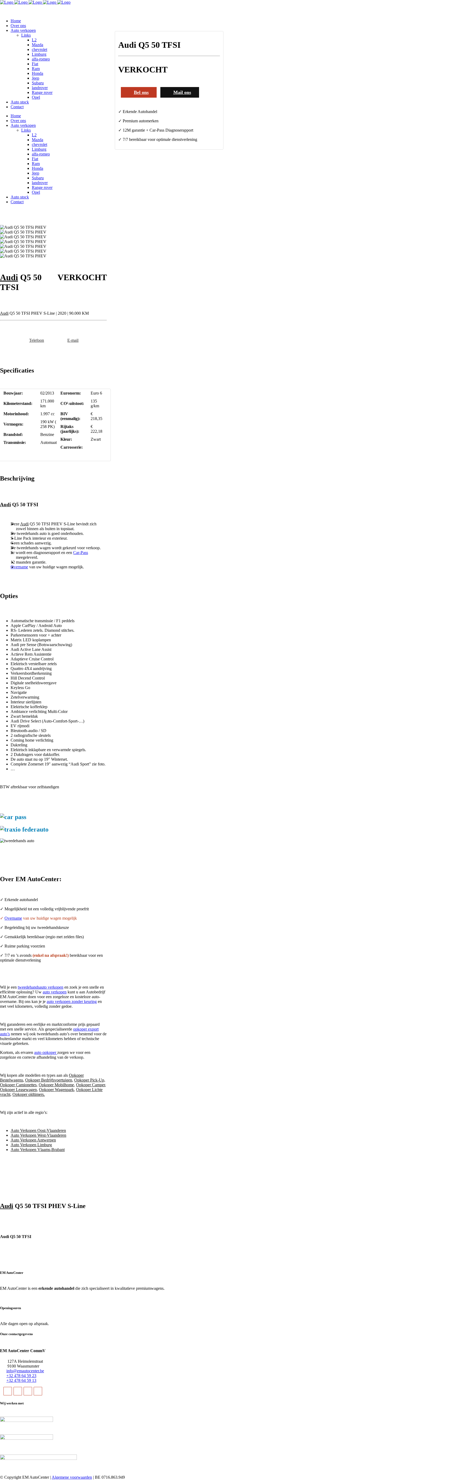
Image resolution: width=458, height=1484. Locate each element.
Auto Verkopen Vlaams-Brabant (38, 1149)
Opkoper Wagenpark (56, 1089)
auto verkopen (55, 992)
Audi (9, 277)
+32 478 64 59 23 (21, 1375)
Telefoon (36, 340)
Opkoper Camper (90, 1085)
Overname (19, 567)
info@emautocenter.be (25, 1371)
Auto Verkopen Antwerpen (33, 1140)
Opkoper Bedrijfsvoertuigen (48, 1080)
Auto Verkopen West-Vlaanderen (38, 1135)
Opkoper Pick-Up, (89, 1080)
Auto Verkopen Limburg (31, 1145)
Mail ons (182, 92)
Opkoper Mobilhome (56, 1085)
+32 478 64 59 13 (21, 1380)
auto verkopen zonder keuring (72, 1001)
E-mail (72, 340)
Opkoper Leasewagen (18, 1089)
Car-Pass (80, 552)
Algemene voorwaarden (72, 1477)
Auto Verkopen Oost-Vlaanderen (38, 1130)
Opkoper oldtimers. (28, 1094)
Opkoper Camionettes (18, 1085)
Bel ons (141, 92)
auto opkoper (45, 1052)
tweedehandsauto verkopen (40, 987)
